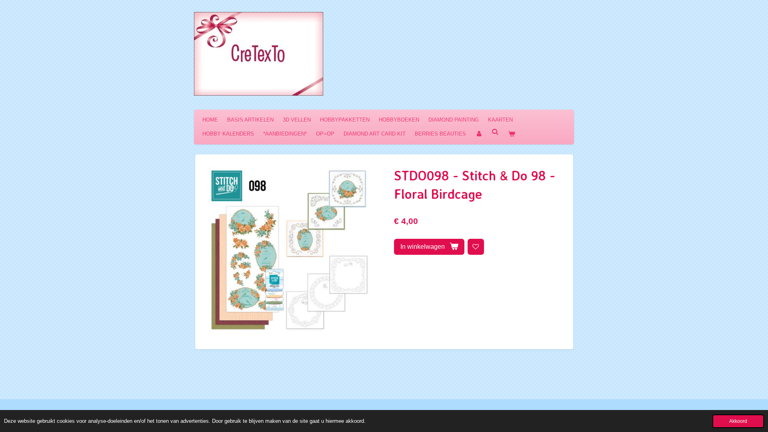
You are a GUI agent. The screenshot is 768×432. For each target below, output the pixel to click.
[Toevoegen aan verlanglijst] (476, 247)
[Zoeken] (495, 132)
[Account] (478, 134)
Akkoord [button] (738, 421)
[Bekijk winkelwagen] (511, 134)
